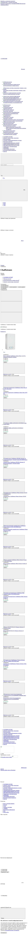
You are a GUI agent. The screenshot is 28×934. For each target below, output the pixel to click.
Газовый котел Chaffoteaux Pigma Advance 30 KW (14, 496)
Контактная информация (9, 809)
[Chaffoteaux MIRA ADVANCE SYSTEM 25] (15, 423)
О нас (5, 3)
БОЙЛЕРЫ (5, 147)
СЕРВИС (18, 3)
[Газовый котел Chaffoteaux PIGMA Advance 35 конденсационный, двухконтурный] (15, 459)
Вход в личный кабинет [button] (8, 803)
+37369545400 (4, 58)
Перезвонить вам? (5, 872)
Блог (7, 4)
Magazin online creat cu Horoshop (8, 770)
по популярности (4, 285)
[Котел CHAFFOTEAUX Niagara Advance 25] (15, 627)
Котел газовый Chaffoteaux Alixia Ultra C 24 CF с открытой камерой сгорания (14, 356)
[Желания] (14, 224)
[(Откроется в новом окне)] (15, 757)
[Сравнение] (11, 212)
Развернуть (3, 331)
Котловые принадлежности (9, 150)
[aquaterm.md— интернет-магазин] (7, 752)
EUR (4, 204)
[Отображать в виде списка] (11, 317)
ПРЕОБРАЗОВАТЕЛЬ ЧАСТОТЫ (11, 145)
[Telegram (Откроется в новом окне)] (11, 25)
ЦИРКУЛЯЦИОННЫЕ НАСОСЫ (11, 144)
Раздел (2, 274)
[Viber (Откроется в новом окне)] (11, 36)
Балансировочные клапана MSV (13, 127)
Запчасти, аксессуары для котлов (10, 138)
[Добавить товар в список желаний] (14, 368)
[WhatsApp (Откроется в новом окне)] (11, 46)
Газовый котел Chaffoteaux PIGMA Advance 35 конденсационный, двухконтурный (14, 463)
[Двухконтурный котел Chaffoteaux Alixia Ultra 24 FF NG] (15, 388)
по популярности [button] (4, 287)
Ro (4, 178)
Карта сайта (6, 812)
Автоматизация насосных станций (11, 142)
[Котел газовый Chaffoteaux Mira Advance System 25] (15, 560)
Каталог (2, 3)
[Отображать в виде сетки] (11, 306)
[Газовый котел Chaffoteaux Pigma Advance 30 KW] (15, 493)
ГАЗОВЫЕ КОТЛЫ (7, 136)
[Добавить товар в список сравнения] (14, 381)
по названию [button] (3, 288)
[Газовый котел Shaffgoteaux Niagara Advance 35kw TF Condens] (15, 660)
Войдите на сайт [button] (7, 374)
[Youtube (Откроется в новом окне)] (11, 15)
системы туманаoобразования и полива (12, 140)
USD (4, 205)
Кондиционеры (6, 139)
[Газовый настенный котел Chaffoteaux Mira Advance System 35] (15, 593)
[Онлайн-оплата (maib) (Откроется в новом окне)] (6, 757)
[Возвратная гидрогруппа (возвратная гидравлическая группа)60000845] (15, 695)
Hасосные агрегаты (7, 141)
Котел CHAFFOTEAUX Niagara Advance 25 (13, 630)
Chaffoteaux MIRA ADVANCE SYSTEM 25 (13, 428)
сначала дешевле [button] (13, 287)
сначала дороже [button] (21, 287)
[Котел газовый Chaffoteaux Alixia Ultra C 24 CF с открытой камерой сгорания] (15, 341)
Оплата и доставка (11, 3)
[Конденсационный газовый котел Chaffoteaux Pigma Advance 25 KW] (15, 526)
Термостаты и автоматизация (10, 146)
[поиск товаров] (11, 158)
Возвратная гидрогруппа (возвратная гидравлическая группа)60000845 (12, 698)
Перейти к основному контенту (8, 1)
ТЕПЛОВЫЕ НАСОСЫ (8, 149)
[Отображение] (11, 295)
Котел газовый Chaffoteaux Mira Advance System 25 (15, 563)
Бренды (5, 151)
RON (4, 202)
